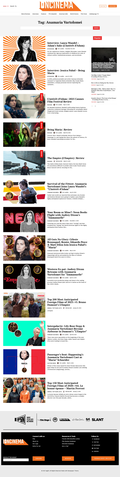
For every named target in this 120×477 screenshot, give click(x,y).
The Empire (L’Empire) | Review (65, 158)
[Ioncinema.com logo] (16, 442)
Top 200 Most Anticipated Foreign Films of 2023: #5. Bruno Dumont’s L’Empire (66, 302)
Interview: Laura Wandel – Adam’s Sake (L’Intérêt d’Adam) (65, 44)
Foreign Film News (53, 192)
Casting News (51, 363)
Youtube (96, 448)
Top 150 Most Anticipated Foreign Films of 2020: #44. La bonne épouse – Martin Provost (66, 385)
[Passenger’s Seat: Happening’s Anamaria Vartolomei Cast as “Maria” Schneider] (24, 361)
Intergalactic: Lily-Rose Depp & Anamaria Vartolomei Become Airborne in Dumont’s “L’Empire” (67, 328)
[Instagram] (92, 445)
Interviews (50, 48)
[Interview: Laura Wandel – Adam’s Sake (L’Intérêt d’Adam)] (24, 48)
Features (93, 79)
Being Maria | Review (59, 129)
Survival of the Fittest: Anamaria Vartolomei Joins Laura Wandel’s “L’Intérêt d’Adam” (67, 186)
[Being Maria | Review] (24, 134)
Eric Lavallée (61, 48)
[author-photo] (56, 49)
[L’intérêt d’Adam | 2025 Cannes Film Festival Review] (24, 105)
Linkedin (96, 451)
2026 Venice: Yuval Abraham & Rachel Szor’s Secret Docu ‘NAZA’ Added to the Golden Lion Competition (104, 65)
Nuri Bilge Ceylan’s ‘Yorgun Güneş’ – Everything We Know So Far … (101, 75)
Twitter (96, 442)
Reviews (49, 104)
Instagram (97, 445)
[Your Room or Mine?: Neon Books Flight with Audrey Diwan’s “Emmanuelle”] (24, 219)
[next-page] (95, 106)
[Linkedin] (92, 451)
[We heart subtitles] (60, 6)
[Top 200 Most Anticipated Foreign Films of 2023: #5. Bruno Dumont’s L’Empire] (24, 305)
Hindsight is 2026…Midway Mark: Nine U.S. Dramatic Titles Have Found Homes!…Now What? (103, 90)
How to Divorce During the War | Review (102, 83)
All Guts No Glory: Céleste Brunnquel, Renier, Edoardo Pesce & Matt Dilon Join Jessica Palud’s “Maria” (67, 243)
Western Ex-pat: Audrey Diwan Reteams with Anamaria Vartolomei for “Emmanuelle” (65, 272)
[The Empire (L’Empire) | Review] (24, 162)
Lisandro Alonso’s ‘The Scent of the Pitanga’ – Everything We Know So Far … (103, 99)
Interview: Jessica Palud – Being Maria (66, 72)
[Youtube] (92, 448)
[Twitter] (92, 442)
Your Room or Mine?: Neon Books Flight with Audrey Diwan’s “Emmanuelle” (67, 215)
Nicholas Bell (59, 161)
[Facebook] (92, 439)
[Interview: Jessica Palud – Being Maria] (24, 77)
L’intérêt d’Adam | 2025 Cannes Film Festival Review (65, 100)
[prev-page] (92, 106)
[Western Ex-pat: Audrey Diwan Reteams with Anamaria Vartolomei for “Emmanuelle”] (24, 276)
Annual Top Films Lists (54, 308)
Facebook (97, 439)
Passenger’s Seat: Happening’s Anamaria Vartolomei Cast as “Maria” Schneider (65, 357)
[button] (13, 6)
